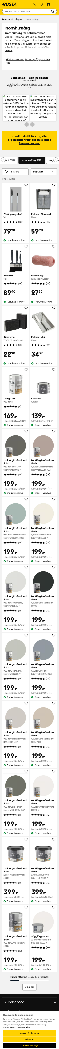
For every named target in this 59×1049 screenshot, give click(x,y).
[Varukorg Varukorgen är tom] (48, 4)
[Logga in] (34, 4)
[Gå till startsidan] (9, 4)
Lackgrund (9, 400)
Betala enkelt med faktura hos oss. (35, 141)
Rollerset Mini (38, 339)
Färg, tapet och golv (12, 19)
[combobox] (27, 11)
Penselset (8, 277)
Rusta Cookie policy (20, 1027)
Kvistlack (36, 400)
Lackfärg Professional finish (14, 465)
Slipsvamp (13, 339)
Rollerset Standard (41, 216)
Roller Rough (39, 277)
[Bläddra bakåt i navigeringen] (3, 159)
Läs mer (8, 50)
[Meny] (55, 4)
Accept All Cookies (29, 1033)
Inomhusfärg (32, 160)
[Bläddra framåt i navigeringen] (55, 159)
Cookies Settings (29, 1045)
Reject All (29, 1039)
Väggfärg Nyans (41, 939)
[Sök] (53, 11)
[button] (16, 108)
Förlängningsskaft (12, 216)
